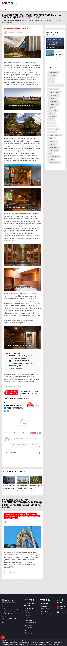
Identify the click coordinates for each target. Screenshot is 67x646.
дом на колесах (53, 72)
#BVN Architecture (21, 514)
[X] (10, 408)
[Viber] (20, 408)
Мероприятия (29, 628)
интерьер (52, 98)
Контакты (44, 611)
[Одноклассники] (13, 408)
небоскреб (52, 116)
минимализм (52, 110)
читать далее (11, 572)
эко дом (51, 113)
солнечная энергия (54, 92)
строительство (53, 95)
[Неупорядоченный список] (25, 444)
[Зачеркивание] (20, 444)
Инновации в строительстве (14, 641)
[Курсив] (15, 444)
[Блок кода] (30, 444)
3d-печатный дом (54, 156)
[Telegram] (8, 411)
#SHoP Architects (31, 514)
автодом (51, 107)
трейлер (51, 123)
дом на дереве (53, 150)
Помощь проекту (46, 614)
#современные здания (11, 518)
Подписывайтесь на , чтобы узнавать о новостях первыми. (21, 394)
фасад (51, 159)
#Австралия (8, 28)
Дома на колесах (30, 620)
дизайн (51, 78)
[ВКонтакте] (5, 408)
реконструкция (53, 129)
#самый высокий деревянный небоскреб (28, 516)
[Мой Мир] (8, 408)
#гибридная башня (10, 516)
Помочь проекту (37, 404)
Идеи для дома (29, 633)
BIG (50, 153)
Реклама (44, 606)
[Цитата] (28, 444)
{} (35, 444)
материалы (52, 144)
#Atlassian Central (9, 514)
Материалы (28, 613)
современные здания (55, 135)
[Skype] (5, 411)
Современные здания (15, 20)
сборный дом (53, 89)
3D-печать (52, 126)
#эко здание (23, 28)
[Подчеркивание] (18, 444)
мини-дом (52, 75)
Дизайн (27, 618)
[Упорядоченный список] (23, 444)
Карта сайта (45, 609)
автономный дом (54, 147)
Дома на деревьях (30, 623)
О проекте (44, 604)
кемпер (51, 119)
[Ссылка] (33, 444)
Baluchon (51, 138)
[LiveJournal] (17, 408)
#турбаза (15, 28)
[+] (37, 444)
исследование (53, 101)
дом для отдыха (53, 104)
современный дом (54, 162)
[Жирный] (13, 444)
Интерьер (28, 615)
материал (52, 132)
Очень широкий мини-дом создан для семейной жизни (23, 487)
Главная (4, 20)
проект (51, 82)
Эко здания (28, 625)
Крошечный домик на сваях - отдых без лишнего (36, 487)
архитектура (52, 141)
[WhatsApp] (22, 408)
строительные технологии (53, 85)
